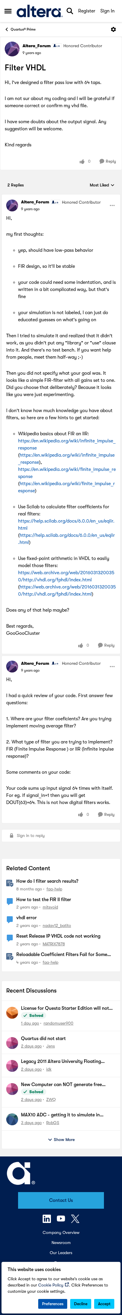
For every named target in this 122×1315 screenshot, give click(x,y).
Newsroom (61, 1242)
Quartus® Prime (23, 29)
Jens (50, 1046)
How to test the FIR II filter (43, 899)
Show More (64, 1139)
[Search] (69, 11)
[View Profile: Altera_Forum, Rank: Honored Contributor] (12, 49)
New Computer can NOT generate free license (61, 1085)
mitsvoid (50, 907)
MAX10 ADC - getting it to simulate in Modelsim (60, 1115)
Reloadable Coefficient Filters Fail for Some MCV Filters (61, 955)
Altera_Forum (37, 45)
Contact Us (61, 1200)
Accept (104, 1303)
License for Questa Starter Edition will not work (65, 1009)
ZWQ (51, 1099)
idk (49, 1069)
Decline (80, 1303)
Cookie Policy (50, 1285)
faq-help (54, 889)
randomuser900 (58, 1023)
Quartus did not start (43, 1038)
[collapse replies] (61, 197)
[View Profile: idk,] (12, 1066)
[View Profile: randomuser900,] (12, 1013)
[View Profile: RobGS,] (12, 1119)
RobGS (52, 1122)
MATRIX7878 (54, 943)
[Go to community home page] (39, 11)
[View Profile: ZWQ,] (12, 1089)
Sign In (107, 11)
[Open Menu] (113, 29)
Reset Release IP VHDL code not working (58, 936)
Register (86, 11)
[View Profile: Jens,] (12, 1043)
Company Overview (61, 1232)
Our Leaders (61, 1252)
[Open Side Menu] (8, 11)
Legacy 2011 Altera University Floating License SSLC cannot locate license (61, 1062)
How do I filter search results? (47, 881)
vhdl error (26, 917)
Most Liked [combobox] (102, 185)
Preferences (52, 1303)
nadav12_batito (57, 925)
